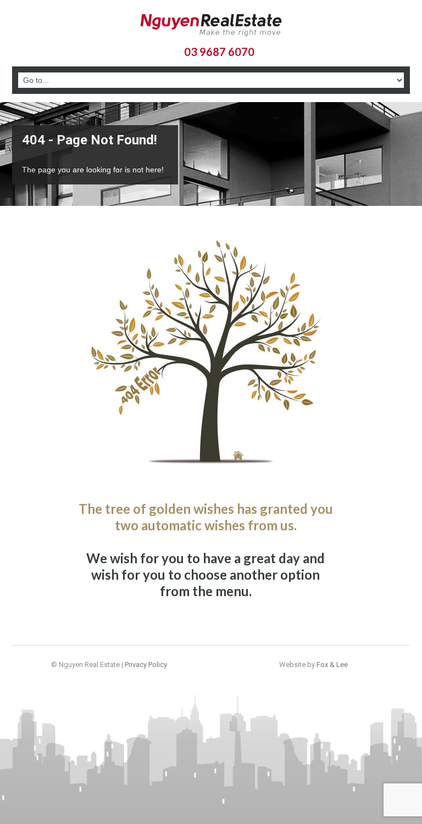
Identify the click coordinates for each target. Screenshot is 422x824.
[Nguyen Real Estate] (211, 26)
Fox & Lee (332, 664)
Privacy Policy (146, 664)
